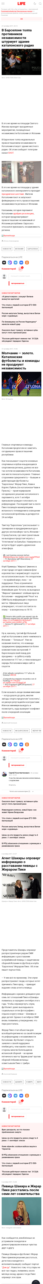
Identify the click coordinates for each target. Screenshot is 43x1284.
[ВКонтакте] (21, 262)
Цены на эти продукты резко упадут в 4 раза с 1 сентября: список (20, 836)
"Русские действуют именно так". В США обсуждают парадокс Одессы (20, 339)
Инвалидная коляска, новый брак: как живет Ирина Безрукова (19, 811)
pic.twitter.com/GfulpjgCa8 (14, 682)
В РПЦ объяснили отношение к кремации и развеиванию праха (21, 844)
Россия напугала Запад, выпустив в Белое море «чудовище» (21, 314)
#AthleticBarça (9, 557)
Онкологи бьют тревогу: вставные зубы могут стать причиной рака (20, 331)
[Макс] (9, 262)
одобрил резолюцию (23, 213)
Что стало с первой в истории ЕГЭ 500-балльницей (19, 306)
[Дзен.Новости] (4, 262)
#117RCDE (15, 680)
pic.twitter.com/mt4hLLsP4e (15, 622)
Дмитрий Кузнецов (10, 723)
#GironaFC (27, 620)
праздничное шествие (13, 194)
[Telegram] (15, 262)
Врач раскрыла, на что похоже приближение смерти (16, 1130)
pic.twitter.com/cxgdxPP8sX (28, 557)
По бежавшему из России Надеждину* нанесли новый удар (19, 322)
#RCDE (13, 675)
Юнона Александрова (11, 241)
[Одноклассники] (27, 262)
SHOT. (11, 152)
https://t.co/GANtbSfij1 (13, 620)
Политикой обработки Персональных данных (16, 11)
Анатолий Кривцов (10, 1074)
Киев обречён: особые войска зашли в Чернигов (19, 1147)
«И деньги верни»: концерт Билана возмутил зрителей (17, 297)
